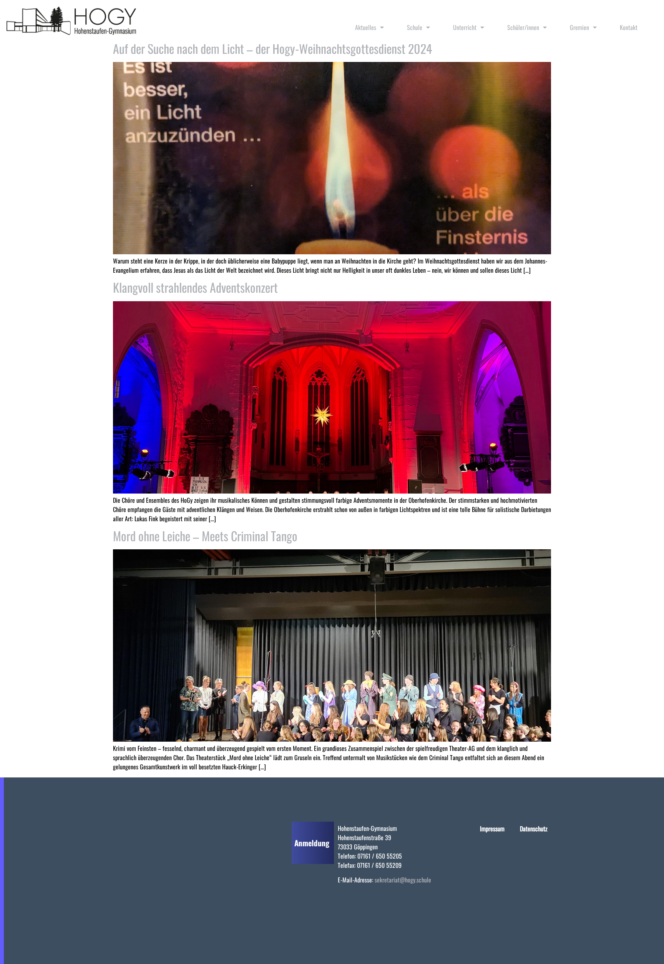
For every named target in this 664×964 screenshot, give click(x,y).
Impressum (492, 828)
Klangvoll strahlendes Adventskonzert (195, 287)
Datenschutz (534, 828)
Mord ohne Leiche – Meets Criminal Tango (205, 536)
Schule (414, 27)
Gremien (579, 27)
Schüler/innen (523, 27)
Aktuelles (365, 27)
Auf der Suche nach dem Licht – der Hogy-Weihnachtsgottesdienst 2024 (272, 48)
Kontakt (628, 27)
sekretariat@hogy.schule (403, 879)
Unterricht (464, 27)
